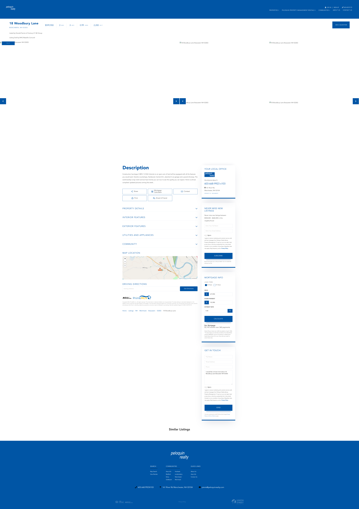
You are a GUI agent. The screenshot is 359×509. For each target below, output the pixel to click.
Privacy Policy (224, 248)
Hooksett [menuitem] (177, 471)
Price (206, 290)
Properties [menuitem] (273, 10)
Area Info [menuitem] (168, 471)
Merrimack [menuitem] (178, 479)
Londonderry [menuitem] (178, 474)
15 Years (218, 285)
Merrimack (142, 311)
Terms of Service (212, 416)
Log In (328, 7)
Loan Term (208, 282)
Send (218, 407)
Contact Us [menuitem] (347, 10)
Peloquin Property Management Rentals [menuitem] (298, 10)
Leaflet (180, 278)
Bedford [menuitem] (168, 474)
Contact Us (207, 193)
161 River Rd (177, 487)
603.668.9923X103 (146, 487)
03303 (159, 311)
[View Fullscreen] (125, 265)
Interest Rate (209, 307)
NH (136, 311)
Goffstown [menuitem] (169, 479)
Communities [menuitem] (324, 10)
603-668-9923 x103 (214, 184)
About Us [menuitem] (336, 10)
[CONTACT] (341, 24)
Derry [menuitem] (167, 477)
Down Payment (209, 298)
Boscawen (151, 311)
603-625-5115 (348, 7)
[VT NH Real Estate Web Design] (238, 502)
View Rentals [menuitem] (154, 474)
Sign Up (336, 7)
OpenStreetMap (187, 278)
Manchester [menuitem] (178, 477)
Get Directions (189, 288)
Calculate (218, 319)
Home (124, 311)
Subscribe (218, 256)
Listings (130, 311)
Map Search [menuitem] (153, 471)
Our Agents (215, 193)
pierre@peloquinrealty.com (213, 487)
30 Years (209, 285)
